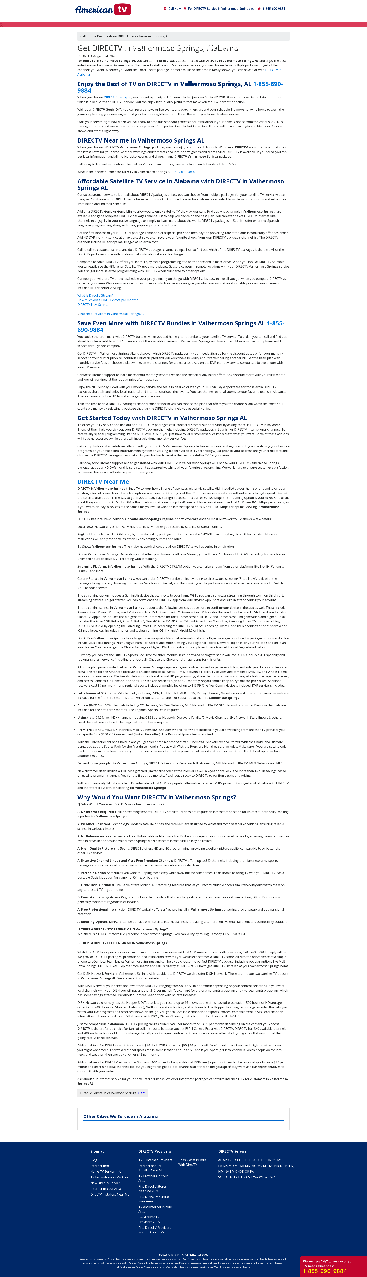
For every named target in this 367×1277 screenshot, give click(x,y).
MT (265, 1166)
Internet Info (99, 1166)
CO (239, 1160)
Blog (93, 1160)
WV (267, 1177)
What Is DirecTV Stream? (95, 295)
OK (242, 1171)
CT (244, 1160)
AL (220, 1160)
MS (259, 1166)
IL (266, 1160)
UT (240, 1177)
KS (274, 1160)
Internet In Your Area (105, 1189)
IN (270, 1160)
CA (234, 1160)
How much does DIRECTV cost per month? (107, 300)
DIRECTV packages (117, 97)
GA (254, 1160)
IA (258, 1160)
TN (230, 1177)
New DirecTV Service (105, 1183)
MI (242, 1166)
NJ (292, 1166)
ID (262, 1160)
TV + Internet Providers (155, 1160)
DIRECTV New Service (92, 304)
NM (221, 1171)
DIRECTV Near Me (103, 481)
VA (245, 1177)
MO (254, 1166)
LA (220, 1166)
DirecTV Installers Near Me (109, 1194)
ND (276, 1166)
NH (287, 1166)
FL (249, 1160)
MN (247, 1166)
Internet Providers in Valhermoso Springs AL (112, 314)
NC (271, 1166)
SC (220, 1177)
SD (225, 1177)
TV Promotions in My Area (109, 1177)
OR (247, 1171)
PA (252, 1171)
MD (231, 1166)
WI (261, 1177)
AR (225, 1160)
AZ (229, 1160)
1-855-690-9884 (274, 8)
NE (282, 1166)
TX (235, 1177)
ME (237, 1166)
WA (255, 1177)
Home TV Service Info (105, 1171)
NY (232, 1171)
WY (272, 1177)
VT (250, 1177)
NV (227, 1171)
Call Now (174, 8)
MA (225, 1166)
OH (237, 1171)
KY (279, 1160)
